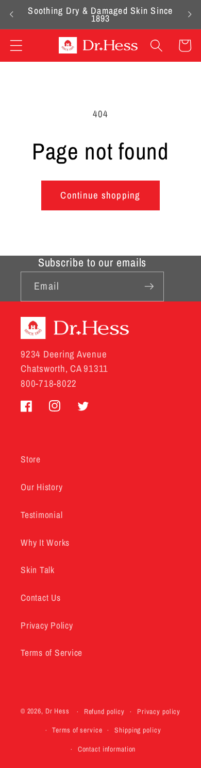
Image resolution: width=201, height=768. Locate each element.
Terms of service (77, 730)
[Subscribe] (149, 286)
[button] (16, 45)
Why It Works (45, 542)
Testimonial (41, 515)
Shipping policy (137, 730)
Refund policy (104, 711)
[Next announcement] (189, 14)
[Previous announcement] (11, 14)
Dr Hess (57, 711)
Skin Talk (38, 570)
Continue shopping (100, 195)
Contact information (107, 749)
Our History (41, 487)
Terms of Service (51, 652)
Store (31, 459)
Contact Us (41, 597)
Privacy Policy (47, 625)
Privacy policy (158, 711)
